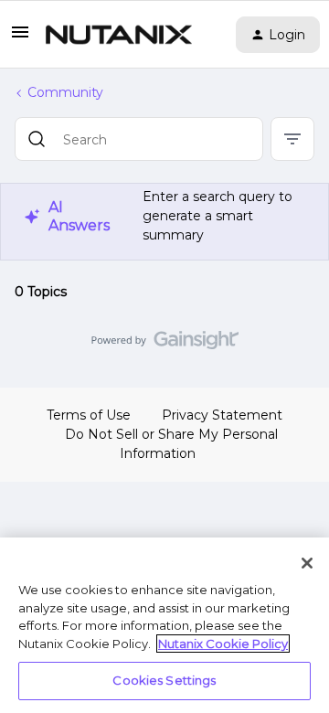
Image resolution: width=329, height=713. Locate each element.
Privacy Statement (222, 415)
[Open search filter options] (292, 139)
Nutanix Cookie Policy (223, 643)
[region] (164, 625)
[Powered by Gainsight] (165, 344)
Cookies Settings (164, 680)
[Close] (307, 563)
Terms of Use (89, 415)
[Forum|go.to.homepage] (119, 34)
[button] (20, 38)
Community (65, 92)
